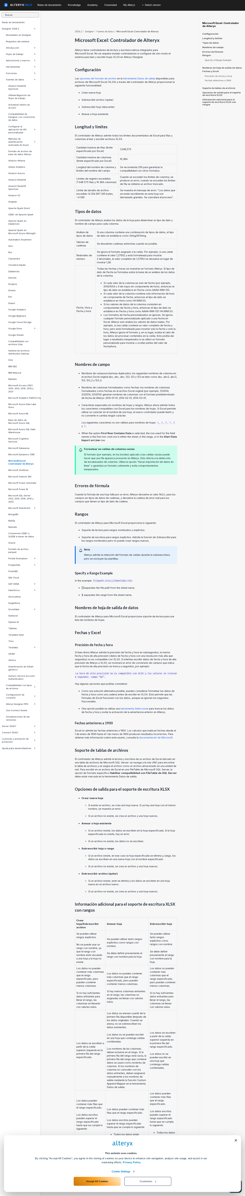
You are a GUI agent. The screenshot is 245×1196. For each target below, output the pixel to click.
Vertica (12, 660)
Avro (10, 246)
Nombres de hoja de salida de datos (222, 67)
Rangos (206, 55)
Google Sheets (16, 335)
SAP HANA (13, 584)
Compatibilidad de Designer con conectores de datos (21, 117)
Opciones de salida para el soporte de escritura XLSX (221, 93)
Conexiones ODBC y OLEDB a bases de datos (21, 535)
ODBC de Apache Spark (20, 214)
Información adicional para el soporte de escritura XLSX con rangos (219, 102)
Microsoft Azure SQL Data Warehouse (21, 431)
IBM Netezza (14, 372)
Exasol (11, 303)
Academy (92, 4)
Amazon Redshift (17, 179)
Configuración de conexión (15, 696)
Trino (11, 641)
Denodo (12, 277)
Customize (146, 1181)
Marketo (12, 379)
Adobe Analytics (16, 167)
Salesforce (14, 590)
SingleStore (14, 603)
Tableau (12, 628)
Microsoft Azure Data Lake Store (22, 405)
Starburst (13, 615)
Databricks (14, 271)
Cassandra (14, 258)
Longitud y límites (212, 38)
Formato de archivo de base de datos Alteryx (20, 153)
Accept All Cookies (97, 1181)
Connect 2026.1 (10, 732)
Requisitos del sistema (17, 41)
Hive (10, 360)
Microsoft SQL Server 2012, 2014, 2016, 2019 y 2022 (21, 498)
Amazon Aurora (16, 173)
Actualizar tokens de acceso (19, 106)
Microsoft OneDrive (18, 470)
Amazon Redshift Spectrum (17, 87)
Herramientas (13, 66)
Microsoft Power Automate (22, 483)
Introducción (12, 47)
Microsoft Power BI (18, 489)
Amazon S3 (14, 195)
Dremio (12, 290)
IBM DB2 (12, 366)
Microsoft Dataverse (19, 448)
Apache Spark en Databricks (17, 222)
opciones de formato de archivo (98, 78)
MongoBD (13, 514)
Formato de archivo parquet (18, 550)
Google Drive (15, 328)
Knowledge (74, 4)
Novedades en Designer (18, 35)
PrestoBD (13, 571)
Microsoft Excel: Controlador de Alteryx (21, 462)
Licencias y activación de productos (15, 740)
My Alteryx (129, 4)
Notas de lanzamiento (13, 22)
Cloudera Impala (17, 265)
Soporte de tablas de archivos (218, 88)
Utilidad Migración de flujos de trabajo (19, 97)
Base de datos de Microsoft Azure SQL (19, 421)
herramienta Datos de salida (139, 78)
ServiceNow (14, 596)
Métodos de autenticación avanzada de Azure (18, 141)
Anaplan (12, 201)
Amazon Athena (16, 160)
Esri (10, 296)
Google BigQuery (17, 315)
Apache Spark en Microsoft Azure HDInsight (22, 231)
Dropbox (12, 284)
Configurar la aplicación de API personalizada (17, 129)
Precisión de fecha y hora (218, 76)
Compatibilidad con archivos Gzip (18, 343)
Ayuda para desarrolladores (16, 748)
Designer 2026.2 (10, 28)
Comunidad (110, 4)
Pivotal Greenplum (17, 558)
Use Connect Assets (16, 710)
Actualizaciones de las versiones (18, 718)
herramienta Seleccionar (134, 708)
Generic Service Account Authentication (21, 677)
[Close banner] (236, 1140)
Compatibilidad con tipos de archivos (19, 687)
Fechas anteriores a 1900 (218, 80)
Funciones (11, 73)
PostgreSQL (14, 565)
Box (10, 252)
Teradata (13, 647)
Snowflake (13, 609)
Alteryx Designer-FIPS (17, 704)
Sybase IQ (13, 622)
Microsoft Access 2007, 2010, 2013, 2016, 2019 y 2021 (21, 388)
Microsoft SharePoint (19, 508)
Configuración (210, 33)
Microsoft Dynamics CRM (21, 454)
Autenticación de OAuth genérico (20, 668)
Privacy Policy (131, 1162)
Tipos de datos (210, 42)
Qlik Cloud (13, 577)
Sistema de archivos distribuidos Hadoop (19, 352)
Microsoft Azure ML (18, 413)
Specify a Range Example (218, 60)
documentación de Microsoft (155, 737)
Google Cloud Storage (20, 322)
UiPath (11, 653)
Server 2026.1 (9, 726)
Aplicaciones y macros (18, 60)
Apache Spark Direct (19, 208)
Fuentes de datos (15, 79)
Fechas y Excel (210, 71)
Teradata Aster (16, 634)
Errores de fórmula (212, 51)
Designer (89, 31)
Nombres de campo (213, 47)
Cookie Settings (121, 1171)
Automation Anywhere (20, 239)
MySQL (12, 520)
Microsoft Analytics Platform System (23, 398)
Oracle (11, 542)
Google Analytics (17, 309)
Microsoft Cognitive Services (18, 440)
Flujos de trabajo (14, 54)
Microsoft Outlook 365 (20, 476)
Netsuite (12, 527)
